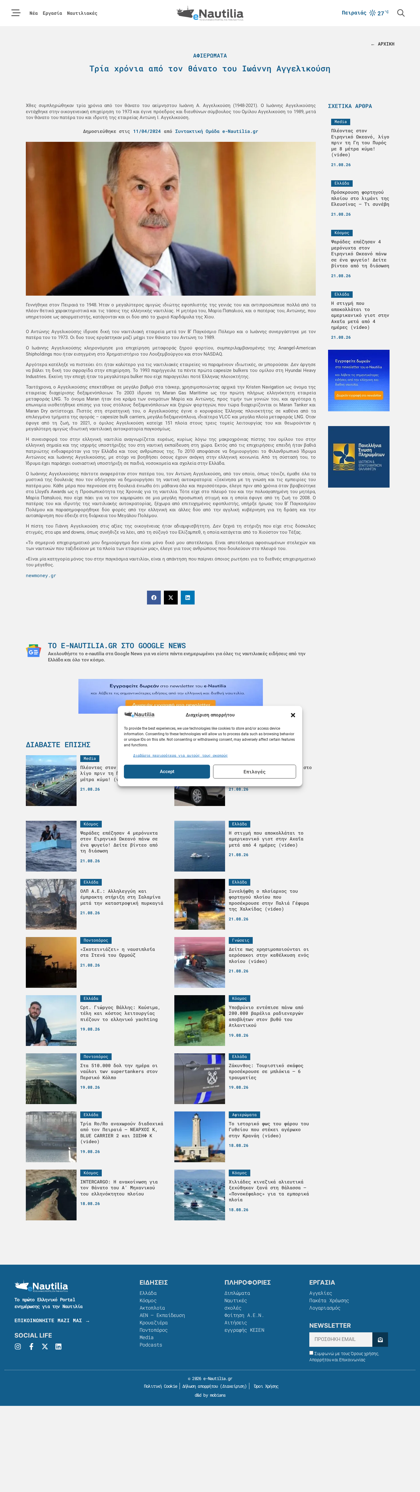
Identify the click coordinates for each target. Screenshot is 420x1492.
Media (147, 1337)
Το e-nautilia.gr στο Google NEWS (117, 645)
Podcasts (151, 1344)
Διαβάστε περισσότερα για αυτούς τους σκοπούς (180, 755)
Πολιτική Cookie (159, 1386)
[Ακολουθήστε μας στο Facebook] (31, 1346)
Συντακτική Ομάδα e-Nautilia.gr (216, 131)
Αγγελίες (320, 1293)
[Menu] (16, 13)
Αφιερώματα (210, 55)
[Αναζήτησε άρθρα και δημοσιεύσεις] (401, 13)
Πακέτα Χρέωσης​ (329, 1300)
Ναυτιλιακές (82, 13)
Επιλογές (255, 771)
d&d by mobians (210, 1395)
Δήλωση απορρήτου (200, 1386)
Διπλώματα (237, 1293)
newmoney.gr (41, 575)
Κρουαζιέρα (154, 1322)
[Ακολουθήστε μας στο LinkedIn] (58, 1346)
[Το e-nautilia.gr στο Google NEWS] (33, 650)
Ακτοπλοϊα (152, 1307)
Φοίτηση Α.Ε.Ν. (244, 1315)
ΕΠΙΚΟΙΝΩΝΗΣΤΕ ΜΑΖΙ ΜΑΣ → (52, 1320)
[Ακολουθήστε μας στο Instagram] (17, 1346)
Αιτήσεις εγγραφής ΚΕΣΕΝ (244, 1326)
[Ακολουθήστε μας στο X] (45, 1346)
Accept (167, 771)
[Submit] (380, 1339)
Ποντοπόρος (154, 1329)
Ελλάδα (148, 1293)
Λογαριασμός (324, 1307)
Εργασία (52, 13)
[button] (293, 715)
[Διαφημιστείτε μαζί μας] (170, 696)
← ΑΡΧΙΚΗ (382, 44)
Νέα (34, 13)
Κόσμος (148, 1300)
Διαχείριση (233, 1386)
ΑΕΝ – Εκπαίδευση (162, 1315)
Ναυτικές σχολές (235, 1304)
